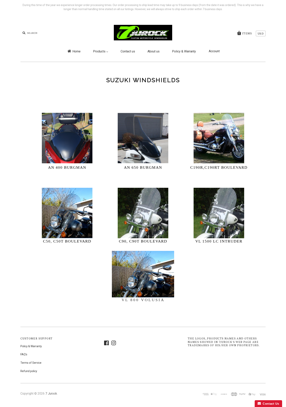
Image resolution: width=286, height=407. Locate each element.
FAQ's (23, 354)
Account (214, 51)
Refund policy (28, 371)
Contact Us (270, 403)
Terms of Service (30, 362)
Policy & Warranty (31, 346)
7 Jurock (51, 393)
